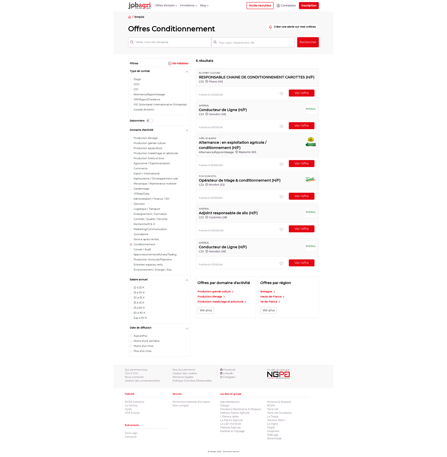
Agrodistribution (230, 401)
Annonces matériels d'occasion (191, 401)
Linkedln (228, 373)
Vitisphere (273, 431)
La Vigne (272, 423)
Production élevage (210, 296)
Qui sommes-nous (136, 369)
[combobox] (255, 42)
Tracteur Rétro (276, 420)
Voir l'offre (302, 93)
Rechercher (308, 42)
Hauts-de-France (271, 296)
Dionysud (130, 436)
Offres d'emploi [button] (165, 5)
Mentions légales (183, 377)
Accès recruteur (260, 5)
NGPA (271, 405)
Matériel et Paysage (232, 431)
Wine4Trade (274, 438)
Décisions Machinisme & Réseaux (240, 409)
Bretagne (266, 291)
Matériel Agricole (230, 427)
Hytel (128, 409)
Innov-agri (131, 433)
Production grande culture (214, 291)
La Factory (131, 405)
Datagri (224, 405)
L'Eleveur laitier (229, 416)
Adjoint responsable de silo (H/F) (228, 213)
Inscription (308, 5)
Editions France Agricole (235, 412)
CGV (135, 373)
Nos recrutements (184, 369)
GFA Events (132, 412)
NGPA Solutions (134, 401)
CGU (127, 373)
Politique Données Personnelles (192, 380)
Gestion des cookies (185, 373)
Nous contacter (134, 377)
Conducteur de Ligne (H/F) (223, 110)
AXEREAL (204, 105)
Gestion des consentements (142, 380)
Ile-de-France (269, 301)
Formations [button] (187, 5)
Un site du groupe (278, 369)
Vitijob (271, 427)
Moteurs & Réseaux (279, 401)
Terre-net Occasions (279, 412)
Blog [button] (203, 5)
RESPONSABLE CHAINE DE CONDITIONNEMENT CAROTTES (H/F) (256, 77)
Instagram (229, 377)
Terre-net (272, 409)
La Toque (272, 416)
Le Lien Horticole (230, 423)
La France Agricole (231, 420)
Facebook (229, 369)
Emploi (139, 17)
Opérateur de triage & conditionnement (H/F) (240, 180)
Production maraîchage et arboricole (220, 301)
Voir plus (206, 310)
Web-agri (272, 434)
